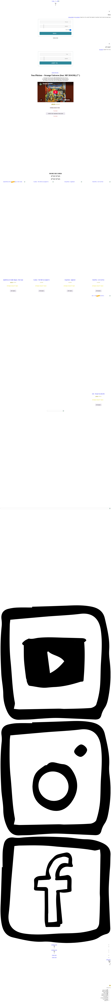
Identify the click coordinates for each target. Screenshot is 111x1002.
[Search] (37, 8)
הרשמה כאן (77, 17)
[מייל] (69, 54)
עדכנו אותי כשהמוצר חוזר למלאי (55, 113)
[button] (55, 107)
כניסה (54, 33)
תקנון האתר (54, 955)
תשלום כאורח (71, 17)
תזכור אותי (67, 29)
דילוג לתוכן (108, 959)
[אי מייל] (69, 22)
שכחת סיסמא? (55, 37)
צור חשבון (54, 63)
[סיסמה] (69, 26)
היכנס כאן (101, 49)
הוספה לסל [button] (98, 290)
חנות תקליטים (54, 944)
